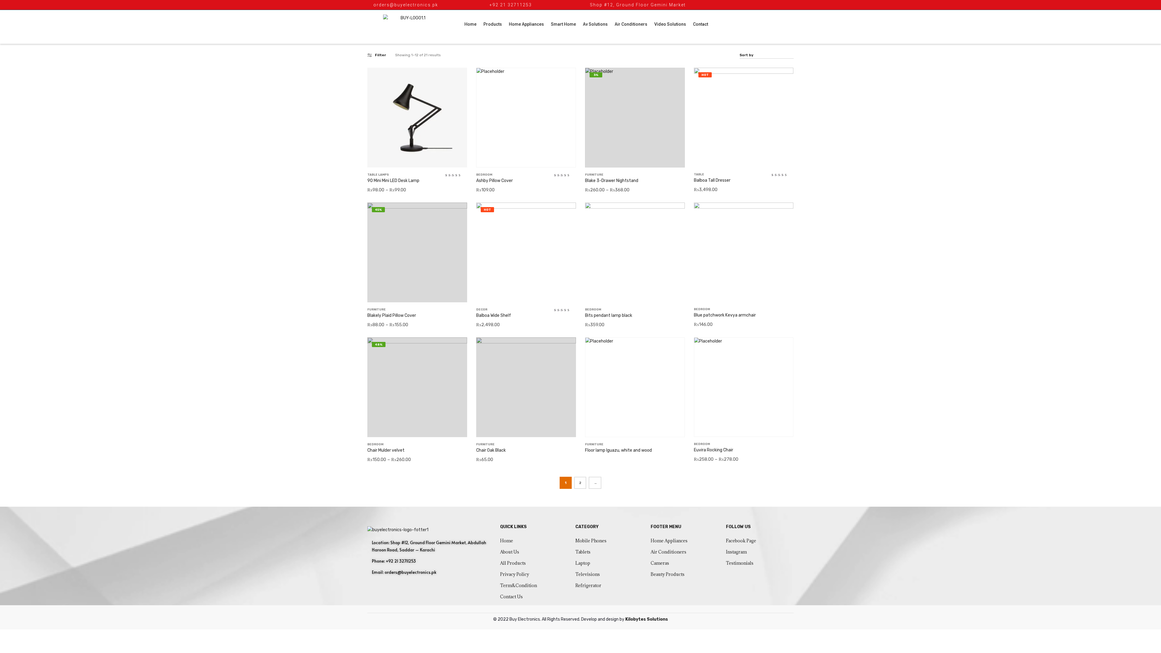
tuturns (733, 586)
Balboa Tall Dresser (712, 180)
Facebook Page (741, 541)
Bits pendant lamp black (608, 315)
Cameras (660, 563)
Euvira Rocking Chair (713, 450)
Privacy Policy (514, 574)
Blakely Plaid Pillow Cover (391, 315)
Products (492, 24)
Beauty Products (668, 574)
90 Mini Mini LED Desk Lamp (393, 180)
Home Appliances (526, 24)
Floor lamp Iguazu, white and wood (618, 450)
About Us (509, 552)
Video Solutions (670, 24)
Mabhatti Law (739, 579)
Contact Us (511, 596)
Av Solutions (595, 24)
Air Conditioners (631, 24)
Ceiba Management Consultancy (757, 572)
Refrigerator (588, 585)
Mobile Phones (591, 541)
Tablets (582, 552)
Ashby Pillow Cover (494, 180)
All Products (513, 563)
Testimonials (739, 563)
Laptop (582, 563)
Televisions (587, 574)
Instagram (736, 552)
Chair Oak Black (491, 450)
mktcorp (776, 579)
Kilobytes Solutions (646, 619)
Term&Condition (518, 585)
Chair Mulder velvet (386, 450)
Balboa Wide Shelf (493, 315)
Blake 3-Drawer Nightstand (611, 180)
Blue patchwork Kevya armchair (725, 315)
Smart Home (563, 24)
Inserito (760, 579)
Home (470, 24)
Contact (700, 24)
